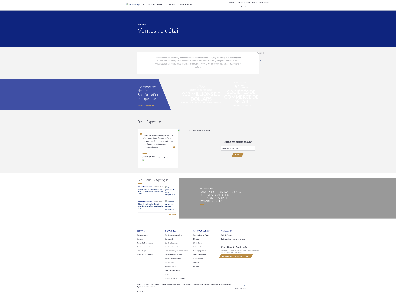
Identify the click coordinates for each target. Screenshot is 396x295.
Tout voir (171, 215)
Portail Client (250, 2)
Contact (240, 2)
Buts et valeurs (198, 247)
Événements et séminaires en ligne (233, 239)
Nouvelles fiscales (145, 186)
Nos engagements (199, 251)
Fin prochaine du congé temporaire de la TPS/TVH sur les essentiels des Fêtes (150, 191)
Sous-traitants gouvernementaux (176, 251)
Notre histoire (198, 258)
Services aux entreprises (173, 235)
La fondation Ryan (199, 255)
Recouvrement (142, 235)
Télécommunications (172, 270)
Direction (196, 239)
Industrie (142, 24)
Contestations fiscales (145, 243)
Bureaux (196, 266)
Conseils (140, 239)
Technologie (141, 251)
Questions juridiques (173, 284)
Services (146, 4)
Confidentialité (186, 284)
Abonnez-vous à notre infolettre (235, 256)
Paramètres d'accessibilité (201, 284)
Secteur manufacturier (173, 258)
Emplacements (154, 284)
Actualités (170, 4)
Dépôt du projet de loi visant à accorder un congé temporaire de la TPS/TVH (150, 206)
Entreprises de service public (175, 278)
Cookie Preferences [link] (143, 292)
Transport (168, 274)
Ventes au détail (170, 266)
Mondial (196, 262)
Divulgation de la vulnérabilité (221, 284)
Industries (157, 4)
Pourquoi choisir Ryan (201, 235)
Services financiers (171, 243)
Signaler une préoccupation (146, 287)
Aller (237, 155)
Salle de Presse (226, 235)
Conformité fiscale (143, 247)
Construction (169, 239)
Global (139, 284)
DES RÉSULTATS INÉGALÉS (147, 105)
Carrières (231, 2)
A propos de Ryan (185, 4)
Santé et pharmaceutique (174, 255)
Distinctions (197, 243)
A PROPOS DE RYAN (201, 231)
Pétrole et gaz (170, 262)
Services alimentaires (172, 247)
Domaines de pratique (145, 255)
